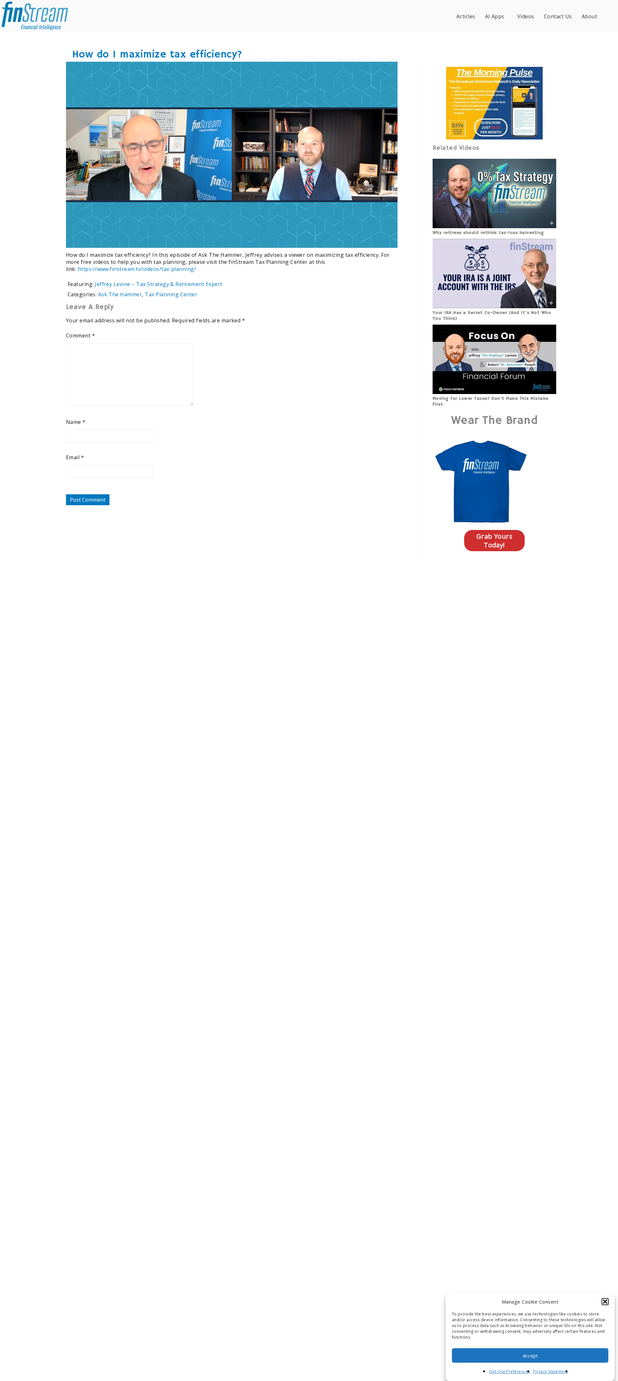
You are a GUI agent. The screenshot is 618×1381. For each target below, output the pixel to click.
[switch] (351, 238)
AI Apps (494, 16)
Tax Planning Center (171, 294)
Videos (525, 16)
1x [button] (389, 238)
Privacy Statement (550, 1371)
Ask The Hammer (120, 294)
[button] (605, 1301)
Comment (80, 335)
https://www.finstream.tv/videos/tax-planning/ (137, 269)
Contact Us (558, 16)
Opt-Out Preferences (509, 1371)
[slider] (212, 238)
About (589, 16)
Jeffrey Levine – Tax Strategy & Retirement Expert (158, 284)
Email (75, 457)
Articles (465, 16)
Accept (530, 1355)
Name (76, 422)
